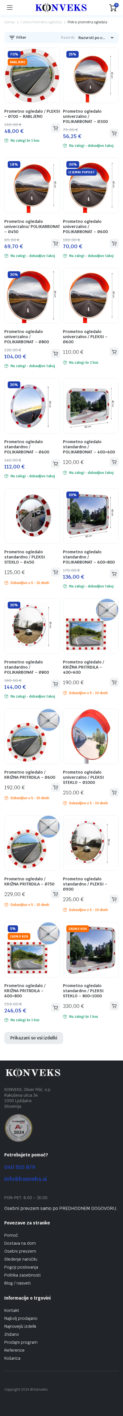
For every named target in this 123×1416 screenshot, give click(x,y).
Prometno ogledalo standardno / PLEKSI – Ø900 (85, 884)
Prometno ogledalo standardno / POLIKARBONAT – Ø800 (26, 667)
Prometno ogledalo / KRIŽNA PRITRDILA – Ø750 (29, 881)
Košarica (12, 1358)
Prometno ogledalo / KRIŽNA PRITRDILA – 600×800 (24, 990)
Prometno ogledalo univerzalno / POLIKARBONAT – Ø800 (26, 336)
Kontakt (11, 1310)
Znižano (11, 1334)
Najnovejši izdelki (20, 1326)
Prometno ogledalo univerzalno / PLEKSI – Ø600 (85, 336)
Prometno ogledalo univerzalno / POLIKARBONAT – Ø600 (85, 226)
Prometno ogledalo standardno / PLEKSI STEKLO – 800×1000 (83, 990)
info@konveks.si (25, 1179)
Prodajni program (20, 1342)
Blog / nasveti (17, 1283)
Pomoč (11, 1235)
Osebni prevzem (20, 1251)
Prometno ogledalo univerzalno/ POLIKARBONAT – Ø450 (32, 226)
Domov (9, 22)
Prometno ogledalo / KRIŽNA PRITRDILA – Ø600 (29, 775)
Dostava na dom (20, 1243)
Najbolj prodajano (20, 1318)
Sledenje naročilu (20, 1259)
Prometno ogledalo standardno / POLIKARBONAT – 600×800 (89, 557)
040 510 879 (19, 1167)
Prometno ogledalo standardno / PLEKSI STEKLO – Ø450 (24, 557)
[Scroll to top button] (114, 1390)
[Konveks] (61, 8)
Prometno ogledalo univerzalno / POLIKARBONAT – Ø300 (85, 116)
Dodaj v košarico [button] (55, 128)
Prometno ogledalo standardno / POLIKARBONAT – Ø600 (26, 447)
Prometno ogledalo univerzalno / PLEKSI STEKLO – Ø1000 (83, 777)
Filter (20, 37)
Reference (14, 1350)
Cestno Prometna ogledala (41, 22)
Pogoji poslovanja (21, 1267)
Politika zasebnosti (22, 1275)
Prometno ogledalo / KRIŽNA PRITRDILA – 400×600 (83, 667)
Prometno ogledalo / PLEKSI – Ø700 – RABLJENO (32, 114)
